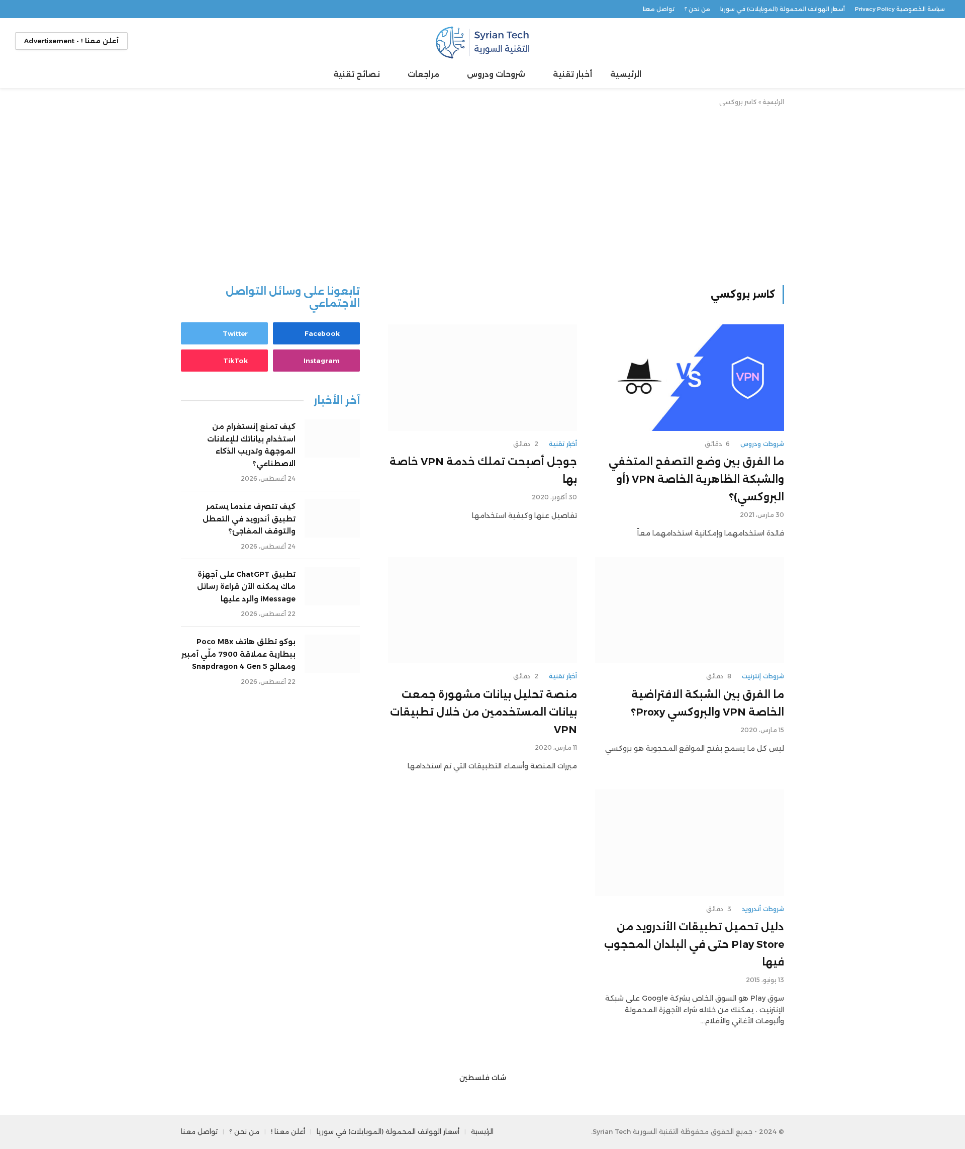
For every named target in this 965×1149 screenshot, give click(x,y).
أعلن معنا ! (288, 1131)
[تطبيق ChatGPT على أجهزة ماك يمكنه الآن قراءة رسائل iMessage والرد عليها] (332, 586)
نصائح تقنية (356, 74)
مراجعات (423, 74)
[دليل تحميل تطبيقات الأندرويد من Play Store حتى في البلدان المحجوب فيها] (689, 842)
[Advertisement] (482, 193)
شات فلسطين (482, 1077)
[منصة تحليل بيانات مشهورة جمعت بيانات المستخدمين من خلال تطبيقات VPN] (482, 610)
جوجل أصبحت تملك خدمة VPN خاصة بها (483, 470)
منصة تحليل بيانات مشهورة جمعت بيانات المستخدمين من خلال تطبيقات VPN (483, 712)
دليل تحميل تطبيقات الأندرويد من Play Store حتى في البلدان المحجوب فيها (694, 944)
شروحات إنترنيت (763, 676)
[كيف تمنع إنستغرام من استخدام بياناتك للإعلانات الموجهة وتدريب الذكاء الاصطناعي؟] (332, 438)
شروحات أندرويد (763, 909)
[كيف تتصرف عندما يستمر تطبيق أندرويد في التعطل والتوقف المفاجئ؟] (332, 518)
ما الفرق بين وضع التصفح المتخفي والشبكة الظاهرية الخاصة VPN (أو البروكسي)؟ (696, 479)
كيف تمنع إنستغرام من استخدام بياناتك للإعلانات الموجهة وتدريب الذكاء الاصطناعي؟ (251, 445)
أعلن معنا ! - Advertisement (71, 41)
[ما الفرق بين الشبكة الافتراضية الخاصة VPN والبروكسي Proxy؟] (689, 610)
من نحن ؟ (697, 9)
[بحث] (940, 41)
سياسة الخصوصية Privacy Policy (900, 9)
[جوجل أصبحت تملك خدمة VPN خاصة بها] (482, 377)
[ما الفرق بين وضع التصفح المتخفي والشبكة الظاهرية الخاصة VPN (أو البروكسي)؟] (689, 377)
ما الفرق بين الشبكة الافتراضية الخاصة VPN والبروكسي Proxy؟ (707, 703)
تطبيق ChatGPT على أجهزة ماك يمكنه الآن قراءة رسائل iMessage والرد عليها (246, 586)
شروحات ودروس (496, 74)
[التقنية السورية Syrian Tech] (482, 41)
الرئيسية (625, 74)
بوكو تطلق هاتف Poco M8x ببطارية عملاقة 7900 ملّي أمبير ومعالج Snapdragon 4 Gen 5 (238, 654)
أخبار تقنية (572, 74)
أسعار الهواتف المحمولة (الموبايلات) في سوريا (782, 9)
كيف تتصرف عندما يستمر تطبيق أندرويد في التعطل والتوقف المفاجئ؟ (249, 519)
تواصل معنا (658, 9)
